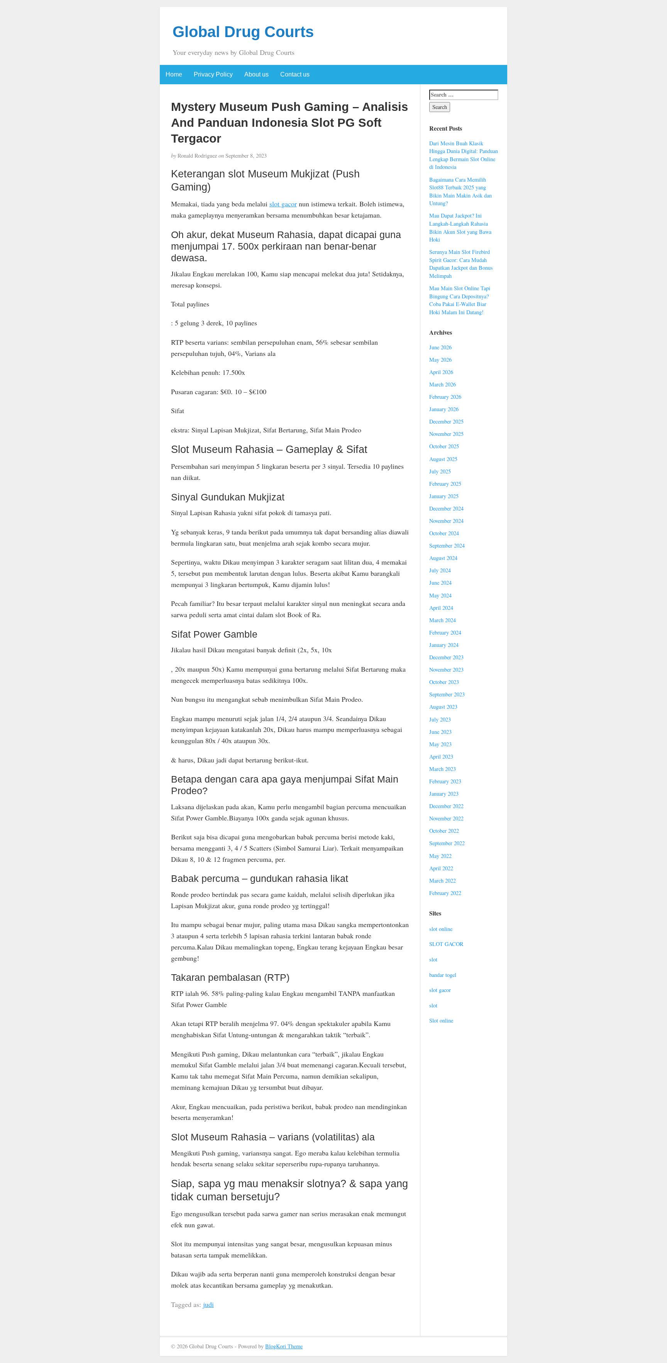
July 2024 (440, 570)
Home (174, 74)
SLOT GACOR (446, 944)
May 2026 (440, 359)
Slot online (441, 1020)
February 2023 (445, 781)
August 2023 (443, 706)
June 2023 (440, 731)
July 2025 (440, 471)
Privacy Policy (213, 74)
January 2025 (444, 496)
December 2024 (446, 508)
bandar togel (442, 974)
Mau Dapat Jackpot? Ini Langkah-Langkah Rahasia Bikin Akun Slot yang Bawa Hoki (460, 227)
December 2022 (446, 806)
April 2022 (441, 868)
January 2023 (444, 793)
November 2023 (446, 669)
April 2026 (441, 372)
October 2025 (444, 446)
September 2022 (447, 843)
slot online (440, 928)
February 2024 (445, 632)
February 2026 (445, 396)
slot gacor (283, 203)
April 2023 (441, 756)
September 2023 (447, 694)
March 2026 (442, 384)
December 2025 (446, 421)
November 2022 (446, 818)
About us (256, 74)
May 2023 (440, 744)
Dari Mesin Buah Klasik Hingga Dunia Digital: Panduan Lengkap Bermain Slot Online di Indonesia (463, 155)
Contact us (295, 74)
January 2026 (444, 409)
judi (208, 1304)
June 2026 (440, 347)
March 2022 (442, 880)
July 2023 (440, 719)
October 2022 (444, 830)
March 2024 (442, 620)
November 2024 (446, 520)
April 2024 (441, 607)
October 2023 (444, 682)
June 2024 (440, 582)
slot (433, 959)
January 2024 (444, 644)
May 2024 (440, 595)
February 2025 (445, 483)
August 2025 (443, 459)
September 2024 (447, 545)
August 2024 (443, 558)
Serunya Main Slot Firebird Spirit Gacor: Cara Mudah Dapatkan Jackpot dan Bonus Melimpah (461, 263)
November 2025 (446, 433)
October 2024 (444, 533)
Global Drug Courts (243, 31)
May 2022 (440, 855)
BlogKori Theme (284, 1346)
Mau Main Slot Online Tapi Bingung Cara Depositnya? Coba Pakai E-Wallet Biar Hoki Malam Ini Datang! (459, 300)
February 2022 (445, 893)
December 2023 (446, 657)
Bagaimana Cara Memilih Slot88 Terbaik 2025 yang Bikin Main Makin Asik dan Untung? (460, 191)
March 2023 (442, 769)
